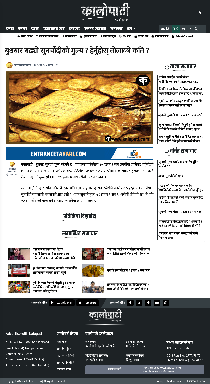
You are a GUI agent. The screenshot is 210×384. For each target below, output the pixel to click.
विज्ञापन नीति (64, 369)
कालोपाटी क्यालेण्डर (48, 36)
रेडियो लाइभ (26, 36)
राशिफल (127, 36)
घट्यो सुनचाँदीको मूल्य (171, 176)
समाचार (22, 28)
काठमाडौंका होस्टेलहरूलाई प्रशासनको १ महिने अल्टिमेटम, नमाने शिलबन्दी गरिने (180, 224)
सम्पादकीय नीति (65, 362)
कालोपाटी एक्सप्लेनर (95, 28)
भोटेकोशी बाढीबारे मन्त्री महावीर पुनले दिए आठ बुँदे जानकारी (181, 200)
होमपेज (10, 28)
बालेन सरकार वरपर (54, 28)
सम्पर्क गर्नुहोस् (64, 348)
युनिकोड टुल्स (90, 36)
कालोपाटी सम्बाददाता (22, 65)
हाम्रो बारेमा (62, 341)
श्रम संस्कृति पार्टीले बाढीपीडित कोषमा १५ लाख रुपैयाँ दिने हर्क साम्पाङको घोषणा (128, 287)
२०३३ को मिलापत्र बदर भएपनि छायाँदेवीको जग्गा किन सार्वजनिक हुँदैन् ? (181, 188)
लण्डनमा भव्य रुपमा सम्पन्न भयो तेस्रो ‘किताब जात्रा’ (178, 235)
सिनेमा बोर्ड (143, 36)
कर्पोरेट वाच (74, 28)
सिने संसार (116, 28)
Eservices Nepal (196, 381)
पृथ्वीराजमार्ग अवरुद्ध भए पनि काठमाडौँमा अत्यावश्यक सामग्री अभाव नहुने (55, 270)
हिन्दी (176, 28)
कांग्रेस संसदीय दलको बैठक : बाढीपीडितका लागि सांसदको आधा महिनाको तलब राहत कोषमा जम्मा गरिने (54, 254)
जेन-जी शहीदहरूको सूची (179, 342)
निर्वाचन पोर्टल (161, 36)
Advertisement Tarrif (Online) (25, 359)
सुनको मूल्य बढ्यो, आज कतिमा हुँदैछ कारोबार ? (179, 164)
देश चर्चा (35, 28)
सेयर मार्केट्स (109, 36)
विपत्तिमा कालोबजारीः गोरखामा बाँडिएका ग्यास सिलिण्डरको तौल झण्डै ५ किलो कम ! (129, 254)
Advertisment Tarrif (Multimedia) (27, 365)
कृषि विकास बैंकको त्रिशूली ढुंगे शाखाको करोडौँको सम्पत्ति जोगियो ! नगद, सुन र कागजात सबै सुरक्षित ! (54, 287)
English (165, 28)
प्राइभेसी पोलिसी (65, 355)
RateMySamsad (184, 36)
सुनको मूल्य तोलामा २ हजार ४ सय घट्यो (128, 270)
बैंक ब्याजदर (71, 36)
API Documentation (179, 348)
